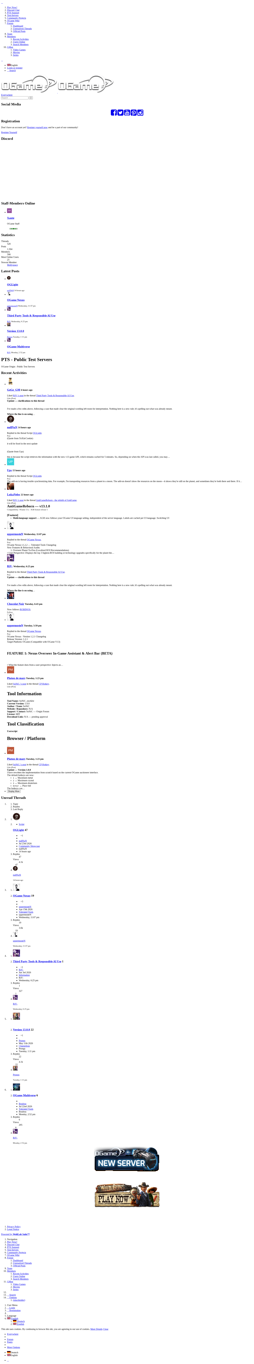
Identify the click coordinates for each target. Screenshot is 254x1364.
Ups (9, 470)
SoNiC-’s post (19, 684)
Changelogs (24, 1046)
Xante (10, 217)
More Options (13, 1347)
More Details (96, 1329)
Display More (13, 791)
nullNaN (10, 290)
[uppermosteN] (10, 528)
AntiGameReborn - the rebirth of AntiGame (56, 500)
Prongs (9, 337)
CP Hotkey (44, 684)
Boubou (22, 1103)
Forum (10, 1339)
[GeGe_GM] (10, 384)
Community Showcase (29, 846)
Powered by (15, 1234)
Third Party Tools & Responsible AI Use (31, 315)
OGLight (12, 284)
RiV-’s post (18, 395)
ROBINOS (25, 609)
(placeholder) (19, 1300)
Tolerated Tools (26, 912)
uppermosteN (12, 306)
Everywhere (6, 95)
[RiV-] (10, 560)
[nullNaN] (10, 421)
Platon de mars (16, 678)
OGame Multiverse (18, 346)
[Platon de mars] (10, 672)
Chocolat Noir (15, 603)
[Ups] (10, 464)
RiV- (9, 321)
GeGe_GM (13, 389)
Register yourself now (37, 127)
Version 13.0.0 (15, 331)
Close (105, 1329)
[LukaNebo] (10, 489)
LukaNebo (13, 494)
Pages (9, 1342)
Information (24, 975)
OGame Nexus (16, 300)
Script (21, 824)
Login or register (14, 68)
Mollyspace (12, 265)
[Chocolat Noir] (10, 598)
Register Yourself (9, 132)
